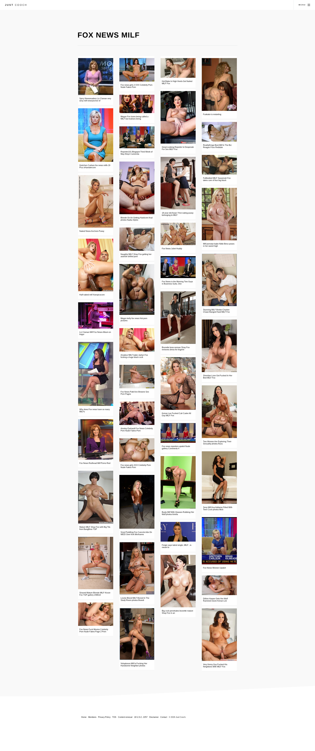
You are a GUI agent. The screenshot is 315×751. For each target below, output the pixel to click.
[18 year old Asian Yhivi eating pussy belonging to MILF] (178, 183)
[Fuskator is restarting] (219, 84)
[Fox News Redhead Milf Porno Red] (95, 439)
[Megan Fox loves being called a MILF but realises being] (136, 104)
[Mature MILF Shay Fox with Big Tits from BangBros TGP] (95, 497)
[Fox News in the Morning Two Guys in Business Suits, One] (178, 267)
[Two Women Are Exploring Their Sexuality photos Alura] (219, 411)
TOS (114, 717)
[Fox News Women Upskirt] (219, 540)
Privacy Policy (104, 717)
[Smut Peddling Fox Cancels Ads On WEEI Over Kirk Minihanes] (136, 502)
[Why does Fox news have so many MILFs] (95, 374)
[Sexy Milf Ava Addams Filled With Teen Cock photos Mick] (219, 477)
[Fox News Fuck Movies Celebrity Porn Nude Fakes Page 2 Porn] (95, 614)
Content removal (125, 717)
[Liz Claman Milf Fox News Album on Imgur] (95, 315)
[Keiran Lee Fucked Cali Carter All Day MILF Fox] (178, 383)
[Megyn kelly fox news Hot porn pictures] (136, 289)
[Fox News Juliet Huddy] (178, 234)
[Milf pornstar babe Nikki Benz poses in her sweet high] (219, 214)
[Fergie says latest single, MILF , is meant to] (178, 532)
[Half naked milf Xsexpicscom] (95, 265)
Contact (163, 717)
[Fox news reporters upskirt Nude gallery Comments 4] (178, 433)
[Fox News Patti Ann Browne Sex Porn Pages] (136, 376)
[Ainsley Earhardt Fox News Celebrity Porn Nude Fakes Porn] (136, 413)
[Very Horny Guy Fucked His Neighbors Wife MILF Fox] (219, 634)
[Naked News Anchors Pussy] (95, 201)
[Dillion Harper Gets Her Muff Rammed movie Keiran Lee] (219, 585)
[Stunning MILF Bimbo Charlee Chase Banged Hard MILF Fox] (219, 280)
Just (16, 5)
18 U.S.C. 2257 (141, 717)
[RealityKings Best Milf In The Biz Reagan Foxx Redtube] (219, 132)
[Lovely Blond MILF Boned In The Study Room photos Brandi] (136, 568)
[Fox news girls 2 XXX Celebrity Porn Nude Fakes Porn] (136, 69)
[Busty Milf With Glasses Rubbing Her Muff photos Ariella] (178, 482)
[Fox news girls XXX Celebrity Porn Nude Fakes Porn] (136, 450)
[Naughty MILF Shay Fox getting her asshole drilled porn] (136, 239)
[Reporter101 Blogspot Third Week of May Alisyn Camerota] (136, 137)
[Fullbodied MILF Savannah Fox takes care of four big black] (219, 165)
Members (92, 717)
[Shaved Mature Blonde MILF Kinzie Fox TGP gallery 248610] (95, 563)
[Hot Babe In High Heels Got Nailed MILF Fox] (178, 68)
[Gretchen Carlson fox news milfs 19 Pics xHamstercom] (95, 135)
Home (84, 717)
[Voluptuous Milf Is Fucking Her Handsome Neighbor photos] (136, 634)
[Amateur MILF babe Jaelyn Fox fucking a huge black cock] (136, 340)
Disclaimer (154, 717)
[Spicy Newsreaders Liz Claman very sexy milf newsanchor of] (95, 76)
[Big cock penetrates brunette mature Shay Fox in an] (178, 581)
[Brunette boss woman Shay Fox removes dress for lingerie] (178, 317)
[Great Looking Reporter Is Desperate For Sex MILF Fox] (178, 117)
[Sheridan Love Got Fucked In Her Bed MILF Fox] (219, 346)
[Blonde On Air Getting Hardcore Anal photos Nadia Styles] (136, 188)
